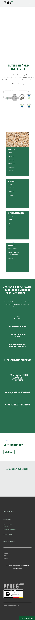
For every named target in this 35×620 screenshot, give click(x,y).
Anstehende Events (27, 618)
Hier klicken (9, 452)
